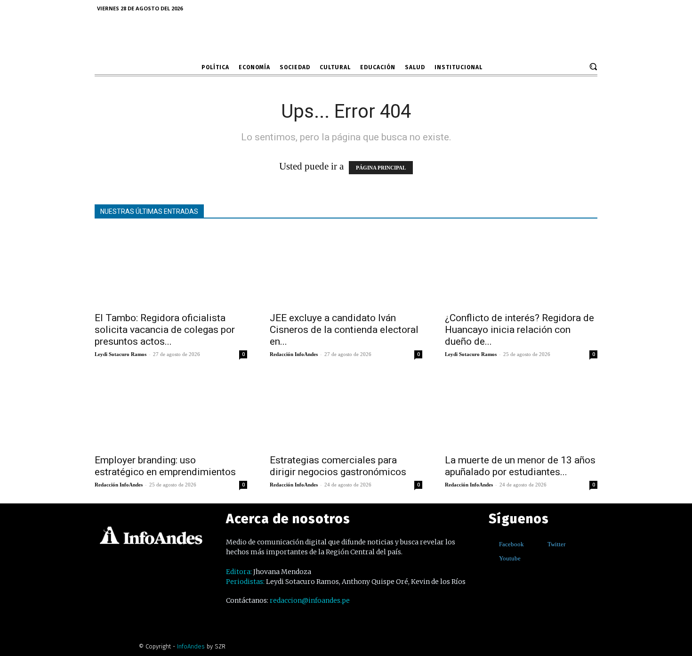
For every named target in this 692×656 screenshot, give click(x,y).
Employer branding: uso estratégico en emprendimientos (165, 466)
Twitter (556, 544)
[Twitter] (540, 544)
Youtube (510, 558)
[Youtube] (492, 558)
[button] (593, 66)
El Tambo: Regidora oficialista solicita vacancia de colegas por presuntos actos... (165, 329)
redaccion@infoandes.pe (310, 600)
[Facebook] (492, 544)
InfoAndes (191, 646)
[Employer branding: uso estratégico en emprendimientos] (171, 410)
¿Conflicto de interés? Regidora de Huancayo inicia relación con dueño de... (519, 329)
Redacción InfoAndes (294, 354)
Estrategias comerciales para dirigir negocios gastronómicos (338, 466)
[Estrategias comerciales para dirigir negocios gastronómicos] (346, 410)
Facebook (511, 544)
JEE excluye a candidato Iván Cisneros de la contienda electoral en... (344, 329)
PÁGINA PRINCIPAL (381, 167)
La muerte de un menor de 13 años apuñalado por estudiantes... (520, 466)
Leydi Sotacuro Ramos (120, 354)
